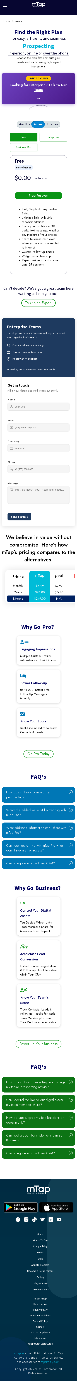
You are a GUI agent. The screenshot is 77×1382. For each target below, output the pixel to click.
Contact (40, 1326)
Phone (11, 462)
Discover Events (40, 1289)
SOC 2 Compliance (40, 1332)
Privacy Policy (40, 1309)
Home (7, 21)
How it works (40, 1304)
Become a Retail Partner (40, 1270)
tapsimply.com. (50, 1362)
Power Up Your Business (39, 1044)
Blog (40, 1258)
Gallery (40, 1277)
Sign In (73, 5)
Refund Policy (40, 1321)
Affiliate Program (40, 1264)
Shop (40, 1234)
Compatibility (40, 1246)
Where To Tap (40, 1240)
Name (11, 399)
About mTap (40, 1298)
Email (11, 420)
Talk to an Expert (38, 302)
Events (40, 1252)
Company (14, 441)
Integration (40, 1338)
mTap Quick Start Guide (40, 1343)
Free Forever (38, 195)
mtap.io (19, 1353)
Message (13, 483)
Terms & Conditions (40, 1315)
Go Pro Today (38, 753)
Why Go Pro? (40, 1283)
